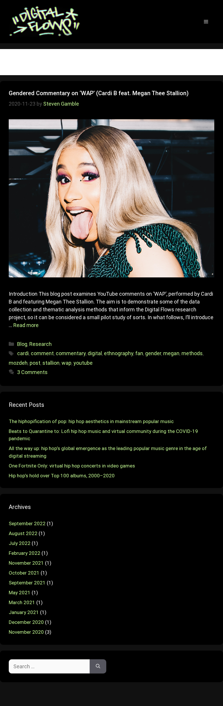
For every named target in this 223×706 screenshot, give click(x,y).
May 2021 (19, 592)
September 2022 (27, 523)
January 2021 (24, 612)
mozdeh (18, 363)
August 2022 (23, 533)
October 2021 (24, 573)
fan (139, 353)
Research (40, 344)
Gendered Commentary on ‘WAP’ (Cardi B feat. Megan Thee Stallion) (99, 93)
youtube (83, 363)
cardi (23, 353)
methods (192, 353)
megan (171, 353)
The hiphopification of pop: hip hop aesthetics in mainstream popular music (91, 421)
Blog (22, 344)
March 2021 (22, 602)
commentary (71, 353)
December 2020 (26, 622)
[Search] (98, 666)
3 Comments (32, 372)
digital (95, 353)
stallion (51, 363)
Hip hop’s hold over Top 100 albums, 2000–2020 (62, 476)
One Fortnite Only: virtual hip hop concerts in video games (72, 466)
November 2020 (26, 632)
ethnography (118, 353)
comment (42, 353)
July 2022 (19, 543)
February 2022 (24, 553)
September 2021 (27, 583)
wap (66, 363)
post (35, 363)
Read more (26, 325)
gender (153, 353)
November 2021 (26, 563)
